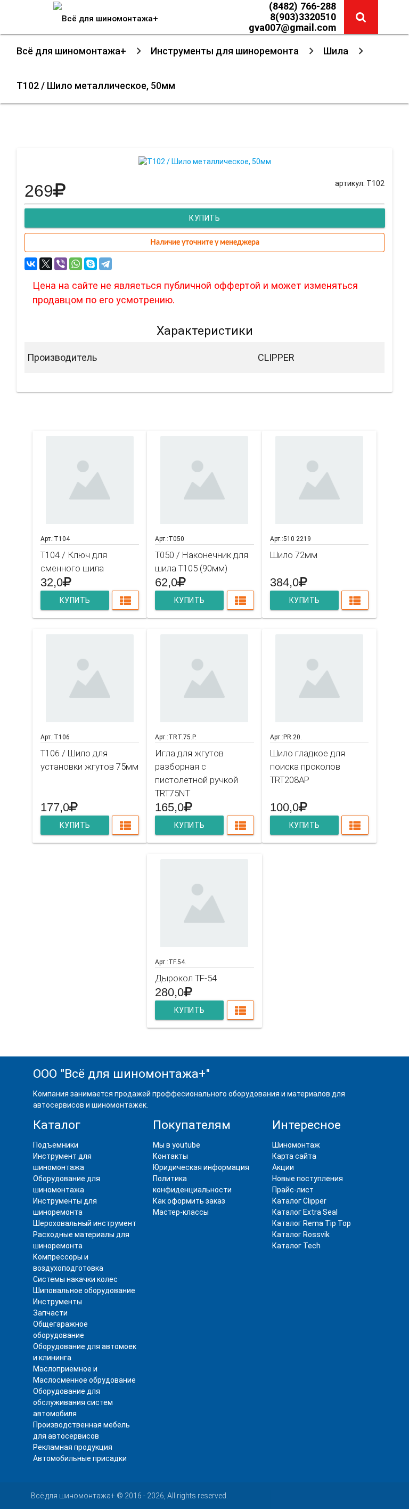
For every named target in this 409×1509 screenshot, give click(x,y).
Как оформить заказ (189, 1201)
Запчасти (50, 1313)
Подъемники (55, 1145)
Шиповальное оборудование (84, 1290)
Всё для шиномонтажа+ (71, 51)
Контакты (170, 1156)
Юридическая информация (201, 1167)
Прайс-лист (293, 1189)
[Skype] (90, 263)
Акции (283, 1167)
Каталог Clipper (299, 1201)
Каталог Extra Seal (305, 1212)
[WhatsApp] (75, 263)
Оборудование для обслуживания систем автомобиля (73, 1402)
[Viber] (60, 263)
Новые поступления (307, 1178)
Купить (74, 600)
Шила (335, 51)
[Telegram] (105, 263)
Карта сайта (294, 1156)
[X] (45, 263)
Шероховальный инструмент (84, 1223)
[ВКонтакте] (30, 263)
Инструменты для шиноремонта (225, 51)
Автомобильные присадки (80, 1458)
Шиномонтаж (296, 1145)
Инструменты (57, 1301)
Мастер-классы (181, 1212)
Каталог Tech (296, 1245)
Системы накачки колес (75, 1279)
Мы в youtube (176, 1145)
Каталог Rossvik (301, 1234)
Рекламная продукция (72, 1447)
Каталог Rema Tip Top (311, 1223)
